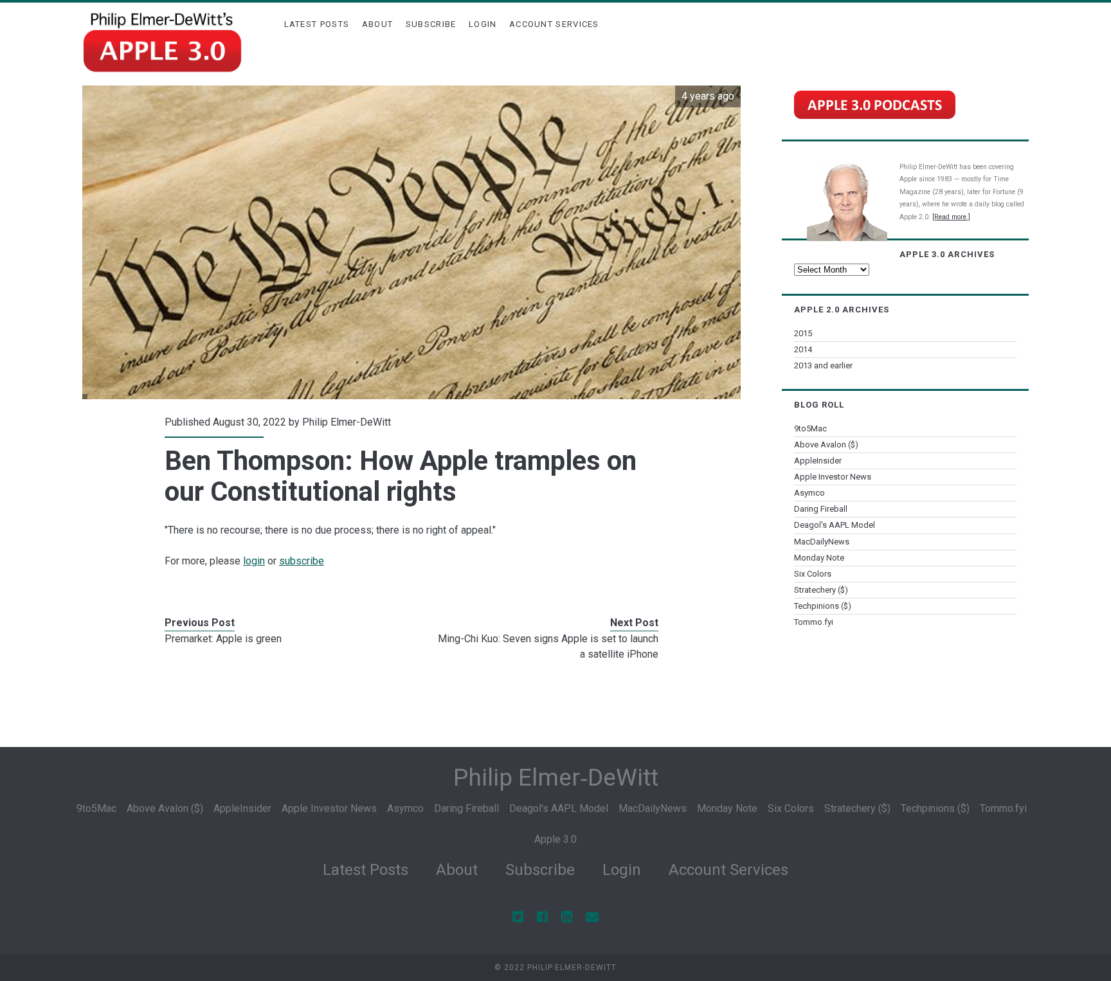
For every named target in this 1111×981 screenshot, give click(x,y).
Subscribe (431, 24)
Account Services (554, 24)
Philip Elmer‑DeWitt (555, 777)
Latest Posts (317, 24)
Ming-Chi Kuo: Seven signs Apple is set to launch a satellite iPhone (548, 646)
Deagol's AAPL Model (834, 525)
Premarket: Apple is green (223, 639)
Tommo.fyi (813, 622)
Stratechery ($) (821, 590)
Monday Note (819, 557)
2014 (803, 349)
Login (483, 24)
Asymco (809, 493)
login (254, 561)
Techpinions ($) (822, 606)
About (377, 24)
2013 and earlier (823, 365)
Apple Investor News (832, 477)
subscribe (301, 561)
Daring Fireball (820, 509)
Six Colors (812, 574)
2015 (803, 333)
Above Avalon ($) (826, 444)
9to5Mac (810, 428)
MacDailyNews (821, 541)
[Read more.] (951, 217)
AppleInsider (818, 460)
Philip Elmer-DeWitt (346, 422)
